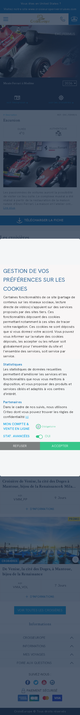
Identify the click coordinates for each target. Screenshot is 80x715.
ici (27, 417)
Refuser (20, 446)
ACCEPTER (60, 446)
